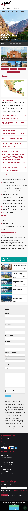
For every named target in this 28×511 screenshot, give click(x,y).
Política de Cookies (14, 508)
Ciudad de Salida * (9, 335)
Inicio (3, 8)
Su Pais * (7, 330)
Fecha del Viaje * (9, 341)
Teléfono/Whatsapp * (10, 352)
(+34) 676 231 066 (6, 441)
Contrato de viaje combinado (8, 473)
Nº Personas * (8, 347)
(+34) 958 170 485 (6, 438)
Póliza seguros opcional (7, 464)
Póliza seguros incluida (7, 462)
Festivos (22, 11)
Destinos (8, 8)
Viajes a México (18, 43)
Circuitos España (17, 8)
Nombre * (7, 313)
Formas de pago (5, 466)
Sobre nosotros (5, 455)
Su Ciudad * (8, 324)
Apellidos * (7, 318)
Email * (6, 358)
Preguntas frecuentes (6, 457)
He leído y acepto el (7, 490)
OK (14, 506)
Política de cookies (6, 469)
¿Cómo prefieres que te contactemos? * (15, 364)
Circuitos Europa (5, 11)
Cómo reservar (5, 460)
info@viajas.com (6, 443)
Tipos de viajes (15, 11)
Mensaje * (7, 371)
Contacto (3, 453)
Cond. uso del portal (6, 471)
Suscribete (4, 495)
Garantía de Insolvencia (7, 476)
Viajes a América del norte (10, 43)
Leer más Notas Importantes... (12, 252)
